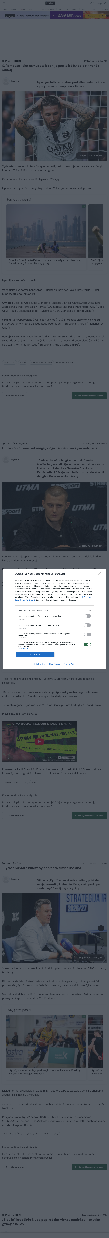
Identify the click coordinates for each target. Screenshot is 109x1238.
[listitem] (54, 610)
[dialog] (54, 619)
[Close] (100, 574)
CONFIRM (35, 655)
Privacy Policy (69, 664)
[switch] (87, 616)
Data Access (54, 664)
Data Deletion (39, 664)
